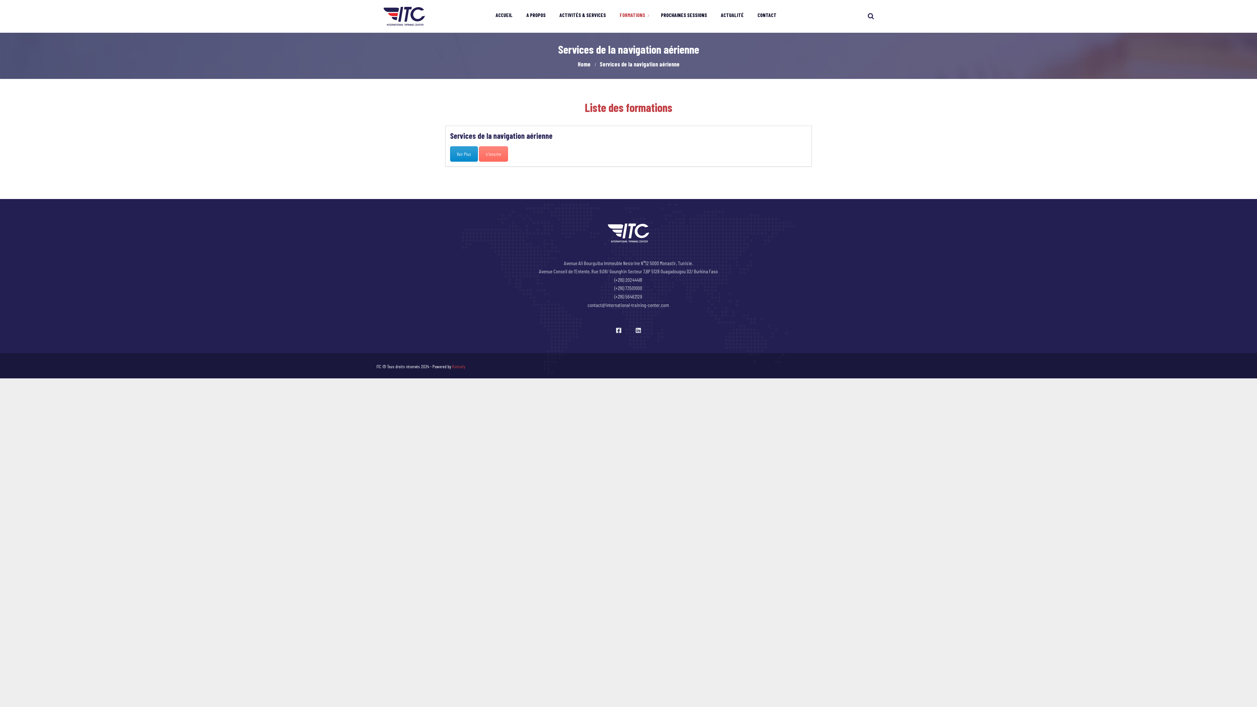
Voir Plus (464, 154)
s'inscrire (493, 154)
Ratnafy (458, 366)
